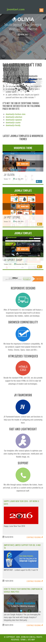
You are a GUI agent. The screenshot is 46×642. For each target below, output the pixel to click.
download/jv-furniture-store (15, 114)
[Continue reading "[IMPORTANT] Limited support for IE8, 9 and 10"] (21, 567)
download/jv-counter (13, 122)
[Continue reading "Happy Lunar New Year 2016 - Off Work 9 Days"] (21, 523)
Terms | (23, 639)
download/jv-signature (14, 119)
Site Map (31, 639)
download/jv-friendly (13, 125)
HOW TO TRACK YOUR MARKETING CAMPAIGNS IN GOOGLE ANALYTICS (23, 590)
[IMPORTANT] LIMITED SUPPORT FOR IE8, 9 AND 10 (22, 546)
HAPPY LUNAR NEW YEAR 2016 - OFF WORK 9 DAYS (21, 502)
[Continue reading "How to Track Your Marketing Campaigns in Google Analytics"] (21, 611)
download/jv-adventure (14, 117)
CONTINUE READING (34, 537)
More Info (24, 164)
